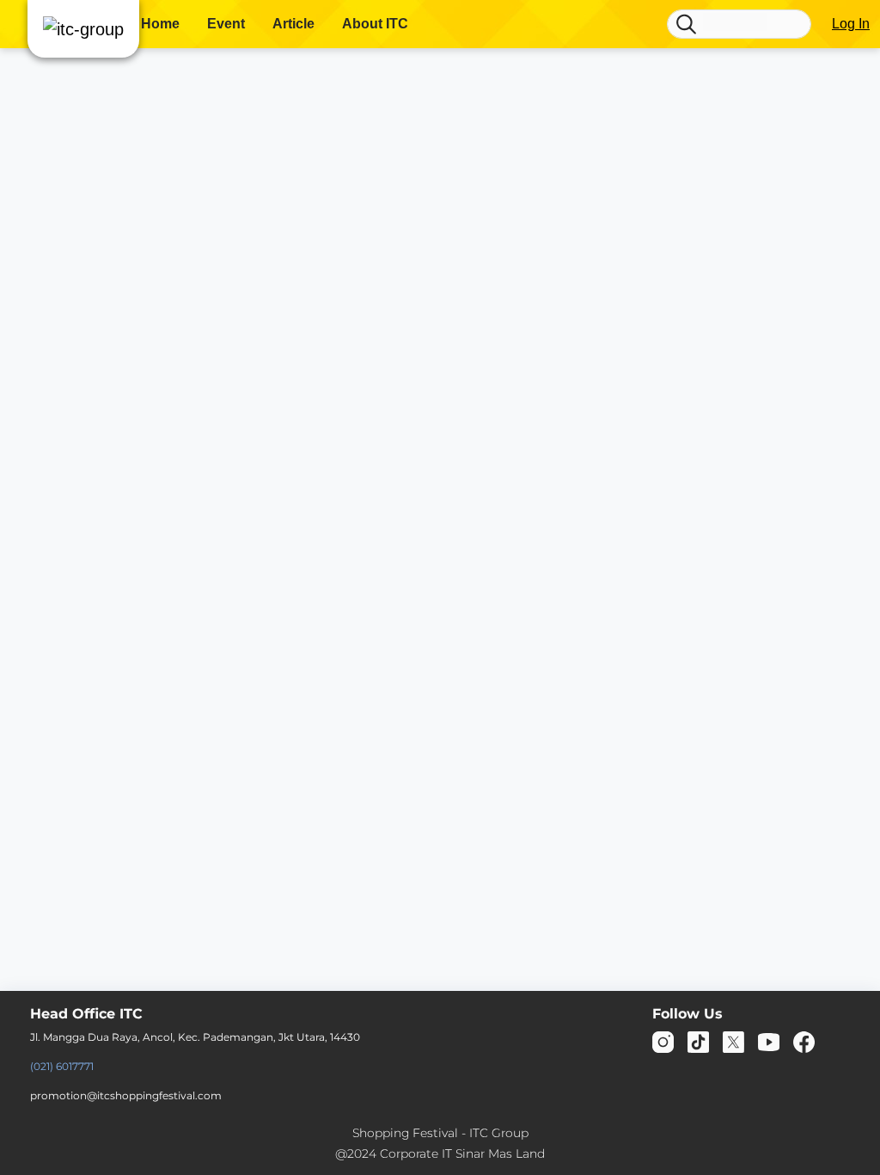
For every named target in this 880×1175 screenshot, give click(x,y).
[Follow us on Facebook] (804, 1041)
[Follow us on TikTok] (698, 1041)
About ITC (375, 23)
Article (293, 23)
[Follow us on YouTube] (768, 1041)
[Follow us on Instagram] (663, 1041)
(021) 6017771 (62, 1066)
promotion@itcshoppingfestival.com (126, 1095)
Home (160, 23)
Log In (851, 23)
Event (226, 23)
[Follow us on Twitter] (733, 1041)
